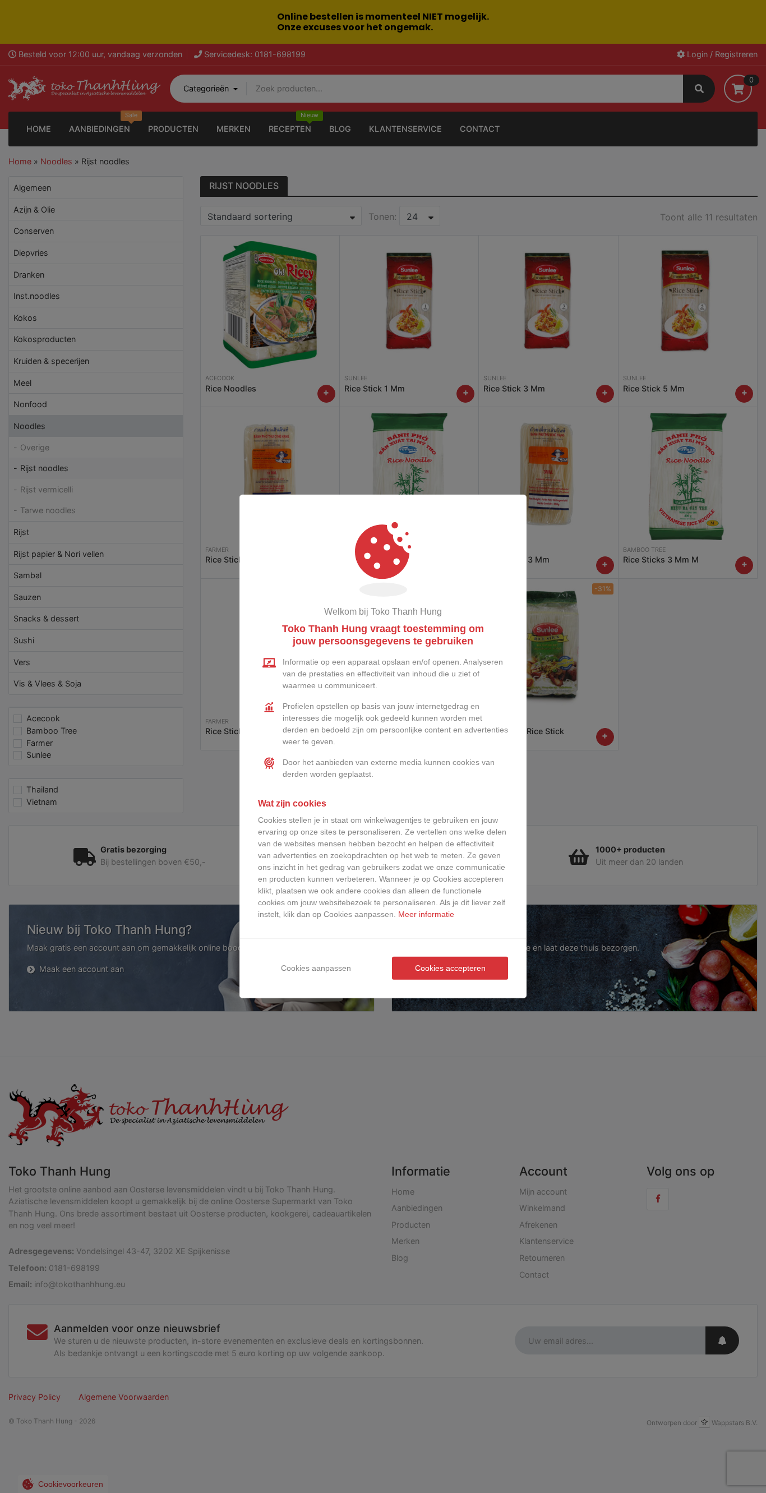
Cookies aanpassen (316, 968)
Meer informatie (426, 914)
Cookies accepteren (450, 968)
